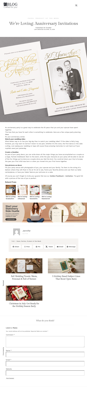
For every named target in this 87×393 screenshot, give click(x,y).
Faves (18, 241)
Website (9, 369)
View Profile (25, 233)
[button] (43, 5)
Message (72, 247)
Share (17, 247)
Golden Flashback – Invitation (61, 176)
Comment (10, 335)
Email (61, 247)
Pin (39, 247)
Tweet (51, 247)
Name (9, 350)
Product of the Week (34, 241)
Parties (23, 241)
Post (28, 247)
